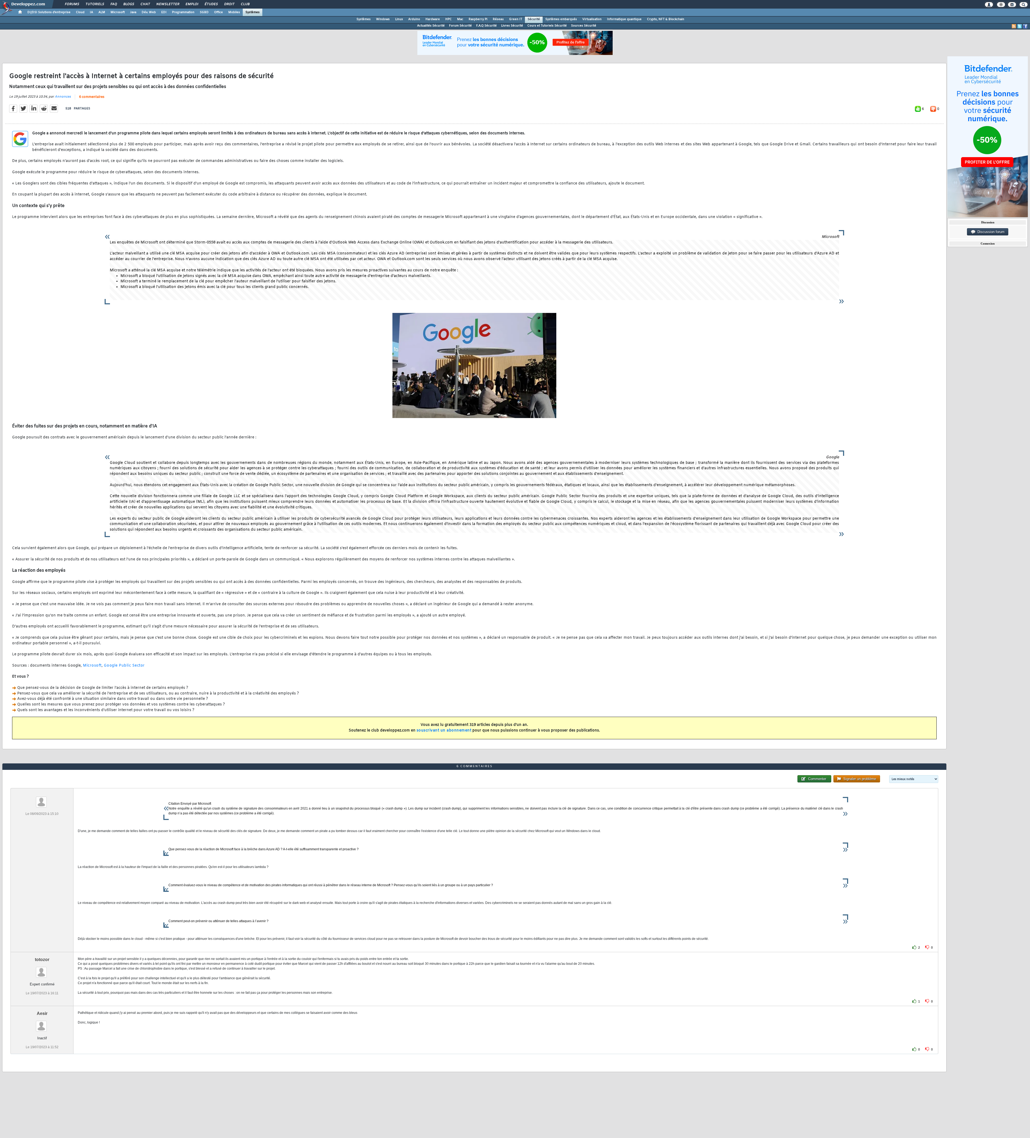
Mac (460, 19)
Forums (71, 4)
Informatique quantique (624, 19)
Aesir (42, 1013)
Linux (399, 19)
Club (245, 4)
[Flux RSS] (1014, 26)
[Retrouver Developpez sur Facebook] (1025, 26)
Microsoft (118, 12)
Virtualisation (592, 19)
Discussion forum (990, 232)
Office (218, 12)
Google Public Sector (124, 665)
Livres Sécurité (512, 26)
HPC (448, 19)
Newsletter (167, 4)
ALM (101, 12)
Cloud (80, 12)
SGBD (204, 12)
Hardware (432, 19)
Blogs (128, 4)
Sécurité (534, 19)
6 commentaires (91, 97)
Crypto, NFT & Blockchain (665, 19)
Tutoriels (94, 4)
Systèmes (252, 12)
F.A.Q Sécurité (486, 26)
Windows (383, 19)
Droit (229, 4)
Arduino (414, 19)
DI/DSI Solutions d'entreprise (49, 12)
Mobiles (234, 12)
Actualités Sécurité (431, 26)
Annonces (63, 97)
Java (133, 12)
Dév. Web (149, 12)
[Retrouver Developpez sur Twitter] (1019, 26)
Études (211, 4)
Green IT (515, 19)
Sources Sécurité (583, 26)
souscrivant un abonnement (444, 730)
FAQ (113, 4)
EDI (164, 12)
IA (91, 12)
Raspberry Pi (478, 19)
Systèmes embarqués (561, 19)
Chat (145, 4)
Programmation (183, 12)
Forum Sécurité (460, 26)
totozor (42, 959)
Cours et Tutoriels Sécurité (547, 26)
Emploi (191, 4)
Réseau (498, 19)
